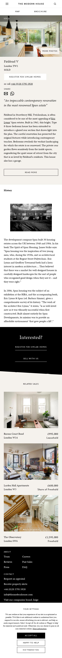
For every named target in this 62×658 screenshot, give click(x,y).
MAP (17, 11)
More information (40, 628)
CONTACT (9, 574)
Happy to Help (31, 642)
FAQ (24, 567)
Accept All (31, 635)
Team (7, 556)
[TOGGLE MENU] (7, 3)
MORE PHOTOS (50, 51)
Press (6, 567)
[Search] (55, 4)
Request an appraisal (14, 579)
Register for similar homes (25, 77)
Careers (26, 556)
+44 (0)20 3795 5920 (22, 84)
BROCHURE (40, 11)
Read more (31, 172)
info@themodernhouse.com (18, 594)
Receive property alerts (15, 584)
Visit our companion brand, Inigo (21, 600)
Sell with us (31, 358)
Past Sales (27, 562)
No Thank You (31, 650)
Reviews (8, 562)
